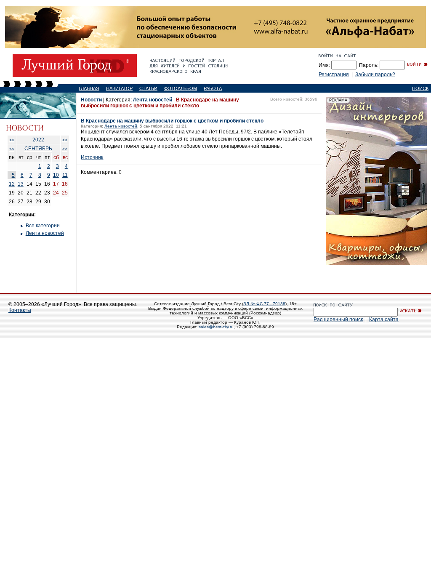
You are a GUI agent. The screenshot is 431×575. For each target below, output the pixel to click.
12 (12, 184)
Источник (92, 157)
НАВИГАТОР (119, 88)
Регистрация (334, 74)
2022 (38, 140)
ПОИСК (420, 88)
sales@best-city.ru (216, 327)
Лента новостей (45, 233)
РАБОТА (213, 88)
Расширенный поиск (338, 319)
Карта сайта (384, 319)
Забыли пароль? (375, 74)
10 (56, 175)
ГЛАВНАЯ (89, 88)
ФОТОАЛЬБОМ (180, 88)
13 (21, 184)
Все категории (43, 226)
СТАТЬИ (148, 88)
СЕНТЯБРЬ (38, 149)
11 (65, 175)
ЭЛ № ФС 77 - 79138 (264, 303)
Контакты (19, 310)
